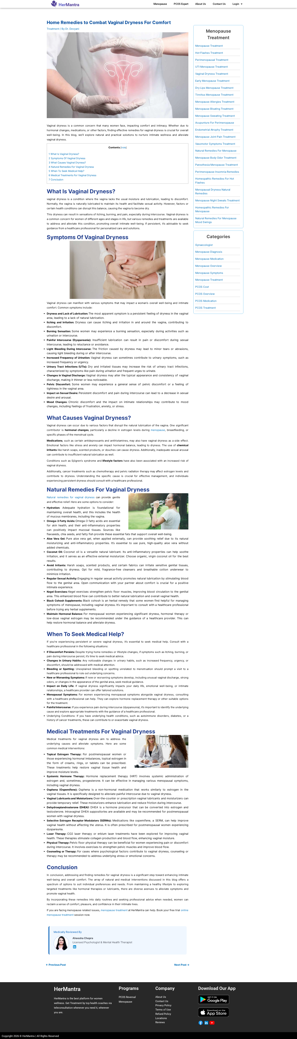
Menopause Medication (209, 258)
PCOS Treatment (205, 307)
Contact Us (219, 3)
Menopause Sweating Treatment (215, 115)
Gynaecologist (204, 245)
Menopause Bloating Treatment (214, 108)
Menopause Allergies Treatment (214, 101)
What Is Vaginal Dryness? (64, 153)
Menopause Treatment (209, 45)
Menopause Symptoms (209, 273)
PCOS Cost (202, 286)
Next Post (181, 964)
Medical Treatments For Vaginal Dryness (72, 175)
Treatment (53, 28)
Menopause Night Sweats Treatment (217, 200)
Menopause (160, 3)
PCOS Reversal (127, 997)
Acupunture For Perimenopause (214, 122)
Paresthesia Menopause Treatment (216, 164)
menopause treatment (114, 910)
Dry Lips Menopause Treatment (214, 87)
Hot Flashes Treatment (209, 52)
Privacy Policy (163, 1005)
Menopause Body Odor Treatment (215, 157)
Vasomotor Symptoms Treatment (215, 143)
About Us (200, 3)
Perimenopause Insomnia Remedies (217, 171)
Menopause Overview (208, 265)
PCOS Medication (206, 300)
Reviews (160, 1022)
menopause (158, 430)
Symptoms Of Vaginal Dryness (67, 158)
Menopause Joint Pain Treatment (215, 136)
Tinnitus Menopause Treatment (214, 94)
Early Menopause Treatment (212, 80)
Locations (161, 1018)
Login (236, 3)
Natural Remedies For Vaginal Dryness (71, 166)
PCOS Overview (205, 293)
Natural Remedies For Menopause (215, 150)
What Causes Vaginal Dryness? (67, 162)
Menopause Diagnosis (208, 251)
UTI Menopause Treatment (211, 66)
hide (123, 147)
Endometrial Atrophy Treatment (214, 129)
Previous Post (56, 964)
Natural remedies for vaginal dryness (71, 497)
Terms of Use (163, 1009)
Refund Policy (163, 1013)
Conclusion (56, 179)
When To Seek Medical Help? (66, 170)
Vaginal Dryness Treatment (211, 73)
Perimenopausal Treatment (211, 59)
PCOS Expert (181, 3)
